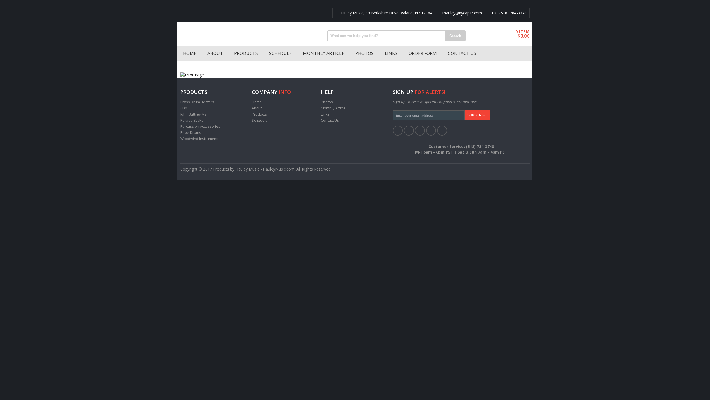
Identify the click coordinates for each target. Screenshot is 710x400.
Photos (364, 53)
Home (189, 53)
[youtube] (431, 131)
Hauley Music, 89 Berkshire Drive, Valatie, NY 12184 (385, 13)
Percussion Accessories (200, 126)
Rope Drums (190, 132)
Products (246, 53)
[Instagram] (442, 131)
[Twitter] (409, 131)
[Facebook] (398, 131)
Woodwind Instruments (199, 138)
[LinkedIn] (420, 131)
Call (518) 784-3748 (509, 13)
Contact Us (462, 53)
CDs (183, 108)
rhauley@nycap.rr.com (461, 13)
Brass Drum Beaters (197, 101)
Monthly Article (323, 53)
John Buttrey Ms (193, 114)
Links (391, 53)
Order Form (423, 53)
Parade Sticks (191, 120)
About (215, 53)
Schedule (280, 53)
